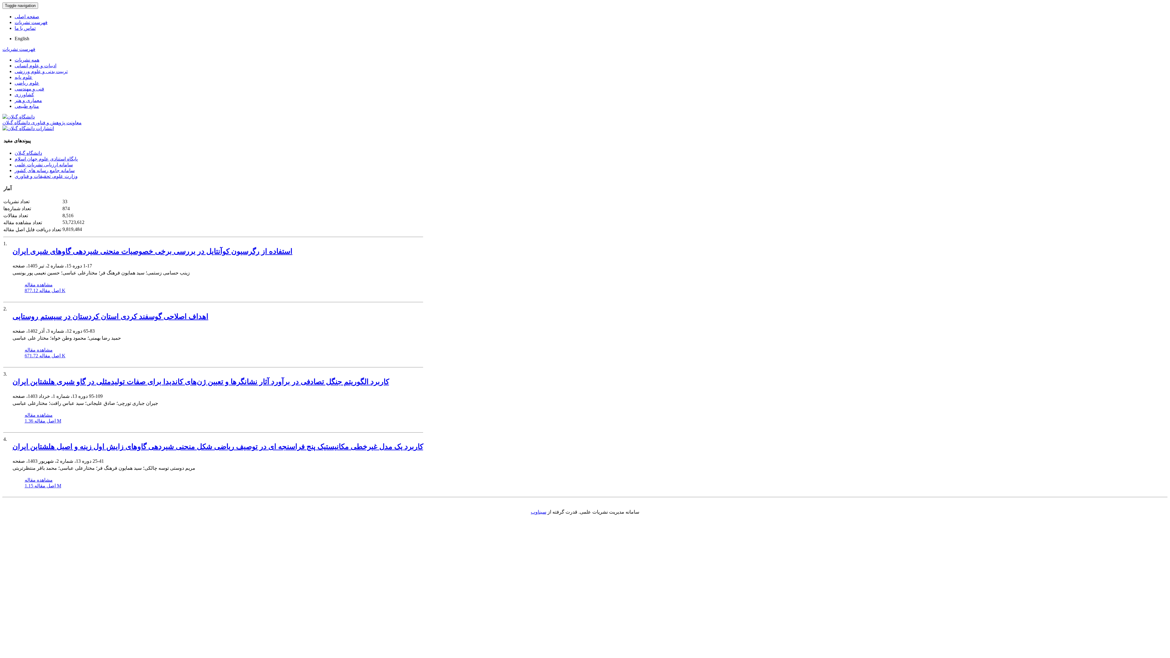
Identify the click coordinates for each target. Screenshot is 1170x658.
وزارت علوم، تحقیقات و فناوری (46, 176)
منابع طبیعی (27, 106)
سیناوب (538, 512)
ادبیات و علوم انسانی (35, 65)
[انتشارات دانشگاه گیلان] (28, 128)
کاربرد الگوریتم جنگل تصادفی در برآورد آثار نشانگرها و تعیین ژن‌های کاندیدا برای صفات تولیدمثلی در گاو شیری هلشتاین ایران (200, 382)
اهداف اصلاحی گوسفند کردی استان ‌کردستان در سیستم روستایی (110, 316)
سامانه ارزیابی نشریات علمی (44, 164)
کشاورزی (24, 94)
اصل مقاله (45, 290)
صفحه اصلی (27, 16)
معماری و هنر (28, 100)
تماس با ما (25, 28)
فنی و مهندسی (29, 88)
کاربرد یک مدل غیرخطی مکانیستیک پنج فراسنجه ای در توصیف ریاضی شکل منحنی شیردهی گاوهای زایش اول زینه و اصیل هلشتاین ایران (217, 447)
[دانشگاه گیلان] (18, 116)
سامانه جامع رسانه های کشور (45, 170)
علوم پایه (24, 77)
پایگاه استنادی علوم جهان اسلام (46, 158)
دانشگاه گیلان (28, 153)
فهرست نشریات (31, 22)
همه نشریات (27, 59)
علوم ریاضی (27, 83)
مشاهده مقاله (39, 284)
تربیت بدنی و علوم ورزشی (41, 71)
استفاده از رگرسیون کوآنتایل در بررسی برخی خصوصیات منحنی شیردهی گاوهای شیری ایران (152, 251)
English (22, 38)
